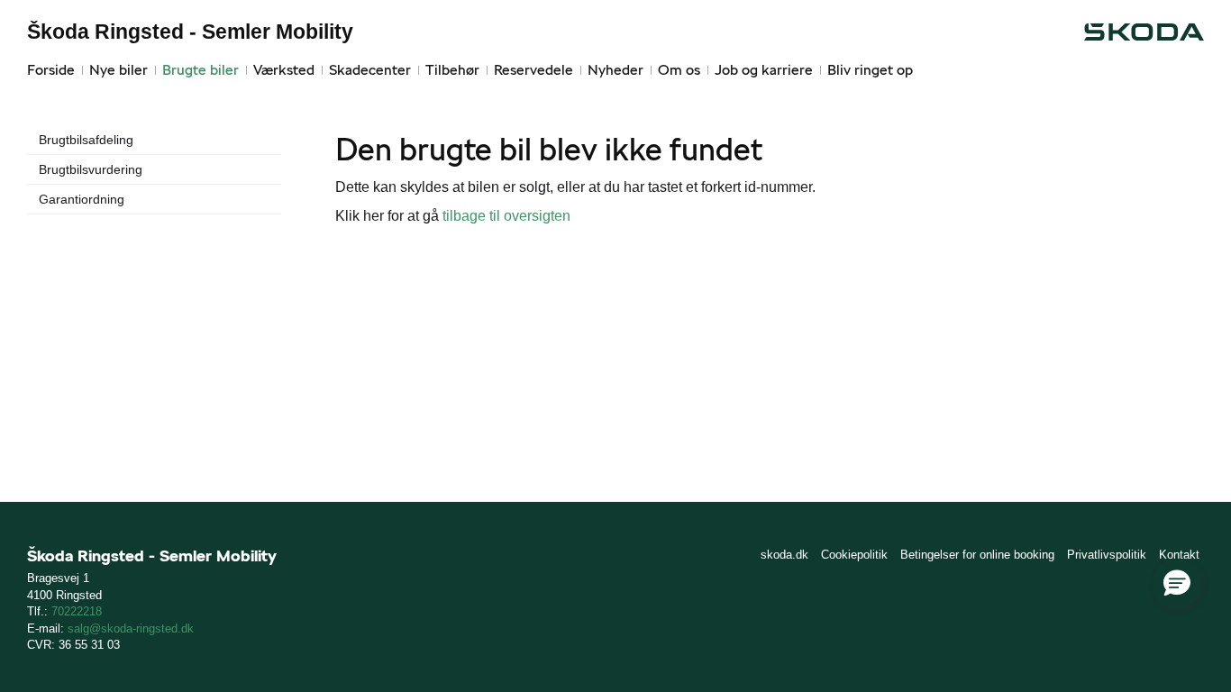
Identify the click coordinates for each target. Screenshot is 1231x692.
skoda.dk (784, 554)
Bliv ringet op (870, 69)
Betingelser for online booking (977, 554)
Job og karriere (764, 69)
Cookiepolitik (854, 554)
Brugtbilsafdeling (86, 139)
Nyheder (615, 69)
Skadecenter (370, 69)
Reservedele (533, 69)
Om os (679, 69)
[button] (1177, 584)
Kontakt (1179, 554)
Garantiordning (81, 199)
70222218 (76, 611)
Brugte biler (200, 69)
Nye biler (118, 69)
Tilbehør (452, 69)
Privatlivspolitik (1106, 554)
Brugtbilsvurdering (90, 169)
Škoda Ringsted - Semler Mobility (190, 31)
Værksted (284, 69)
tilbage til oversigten (506, 215)
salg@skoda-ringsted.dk (131, 628)
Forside (51, 69)
